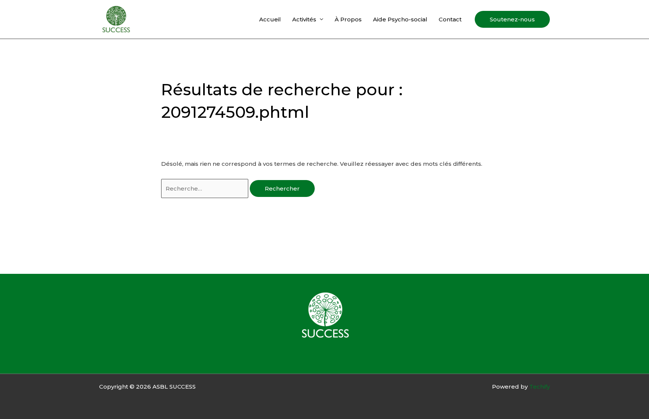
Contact (450, 19)
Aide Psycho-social (400, 19)
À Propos (348, 19)
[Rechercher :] (205, 188)
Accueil (270, 19)
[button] (512, 19)
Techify (539, 386)
